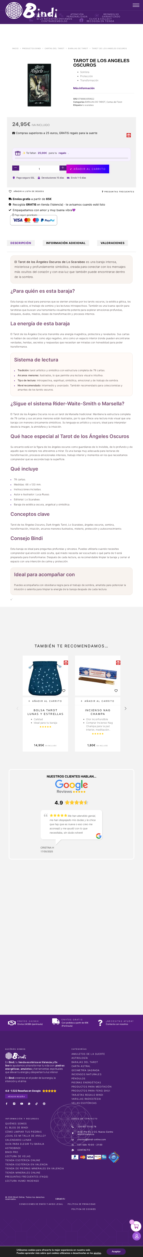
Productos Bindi (31, 48)
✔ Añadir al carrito (88, 168)
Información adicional (66, 243)
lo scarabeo (88, 105)
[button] (45, 701)
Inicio (15, 48)
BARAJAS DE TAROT (78, 48)
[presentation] (17, 708)
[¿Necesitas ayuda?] (100, 1023)
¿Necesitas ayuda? (120, 1021)
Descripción (20, 243)
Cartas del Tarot (55, 48)
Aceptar (116, 1251)
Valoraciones (112, 243)
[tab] (21, 243)
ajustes (97, 1253)
